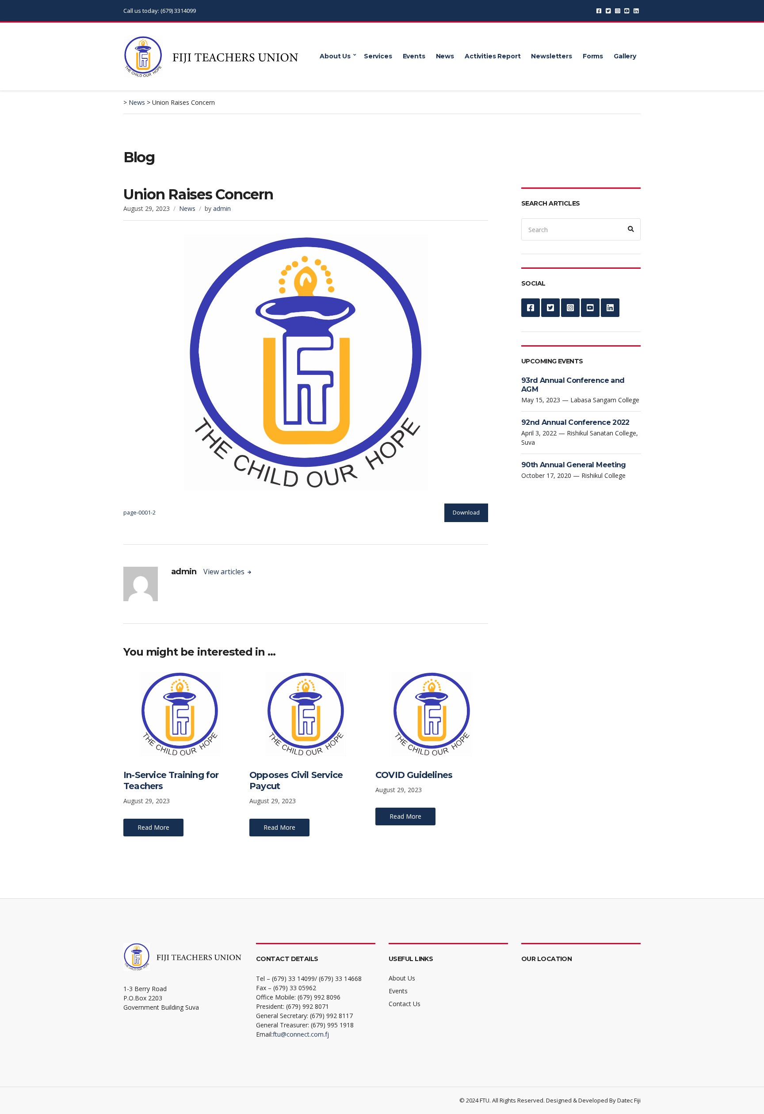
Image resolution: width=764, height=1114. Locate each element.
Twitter (608, 11)
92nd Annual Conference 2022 (575, 422)
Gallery (625, 56)
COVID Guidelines (413, 775)
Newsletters (551, 56)
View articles (224, 571)
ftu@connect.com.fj (301, 1034)
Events (414, 56)
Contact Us (404, 1004)
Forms (593, 56)
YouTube (627, 11)
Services (378, 56)
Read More (153, 827)
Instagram (617, 11)
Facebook (599, 11)
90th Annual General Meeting (573, 465)
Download (466, 512)
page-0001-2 (139, 512)
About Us (335, 56)
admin (222, 208)
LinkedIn (636, 11)
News (445, 56)
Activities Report (493, 56)
